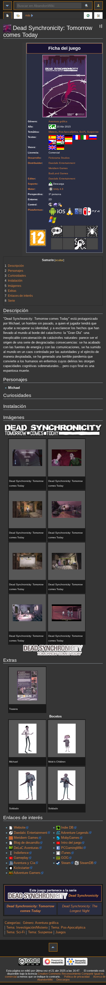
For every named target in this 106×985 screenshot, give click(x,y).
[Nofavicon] (11, 827)
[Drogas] (80, 231)
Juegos (60, 932)
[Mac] (78, 211)
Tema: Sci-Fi (15, 932)
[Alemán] (68, 137)
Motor (31, 189)
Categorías (12, 923)
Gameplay (21, 858)
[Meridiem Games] (11, 837)
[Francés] (76, 137)
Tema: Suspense (40, 932)
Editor (31, 178)
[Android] (52, 211)
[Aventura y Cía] (11, 863)
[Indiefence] (11, 853)
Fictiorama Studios (59, 157)
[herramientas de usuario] (98, 5)
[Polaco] (68, 142)
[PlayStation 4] (96, 211)
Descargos (63, 979)
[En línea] (92, 243)
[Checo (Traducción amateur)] (52, 142)
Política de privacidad (76, 976)
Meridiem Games (58, 168)
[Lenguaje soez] (57, 231)
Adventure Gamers (27, 873)
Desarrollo (34, 157)
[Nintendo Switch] (87, 211)
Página (7, 16)
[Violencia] (80, 243)
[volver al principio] (53, 947)
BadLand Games (58, 173)
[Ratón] (55, 204)
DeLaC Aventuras (26, 848)
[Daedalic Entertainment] (11, 833)
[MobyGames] (58, 837)
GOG (65, 858)
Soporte (32, 183)
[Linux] (70, 211)
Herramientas (98, 16)
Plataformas (35, 209)
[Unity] (51, 189)
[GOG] (58, 858)
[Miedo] (92, 231)
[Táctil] (60, 204)
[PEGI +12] (38, 237)
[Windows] (52, 219)
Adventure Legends (74, 833)
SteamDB (86, 863)
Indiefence (21, 853)
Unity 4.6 (58, 189)
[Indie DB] (58, 827)
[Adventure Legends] (58, 833)
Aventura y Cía (24, 863)
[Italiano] (84, 137)
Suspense (93, 131)
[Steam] (58, 863)
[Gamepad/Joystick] (51, 204)
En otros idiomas (88, 16)
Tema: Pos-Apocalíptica (68, 927)
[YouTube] (11, 858)
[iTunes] (58, 853)
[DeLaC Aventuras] (11, 848)
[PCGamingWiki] (58, 848)
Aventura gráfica (58, 121)
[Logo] (53, 430)
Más (28, 15)
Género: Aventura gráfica (40, 923)
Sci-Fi (82, 131)
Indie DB (67, 827)
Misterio (53, 131)
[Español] (52, 137)
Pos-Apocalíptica (68, 131)
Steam (66, 863)
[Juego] (57, 243)
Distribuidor (35, 163)
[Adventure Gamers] (11, 873)
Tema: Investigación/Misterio (27, 927)
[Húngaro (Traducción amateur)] (60, 142)
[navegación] (7, 5)
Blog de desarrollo (26, 842)
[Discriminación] (68, 231)
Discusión (18, 16)
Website (19, 827)
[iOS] (61, 211)
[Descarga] (51, 183)
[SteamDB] (77, 863)
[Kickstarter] (11, 868)
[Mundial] (52, 126)
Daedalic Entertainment (62, 163)
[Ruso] (93, 137)
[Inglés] (60, 137)
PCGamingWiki (72, 848)
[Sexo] (68, 243)
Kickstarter (21, 868)
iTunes (66, 853)
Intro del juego (71, 842)
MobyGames (70, 837)
